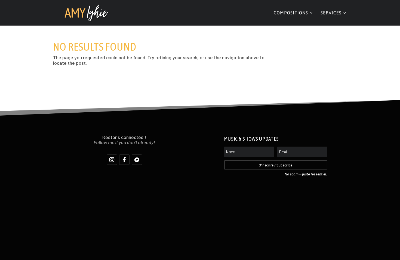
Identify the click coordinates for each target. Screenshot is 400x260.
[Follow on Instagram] (112, 159)
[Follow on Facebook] (124, 159)
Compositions (291, 13)
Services (331, 13)
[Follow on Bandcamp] (137, 159)
